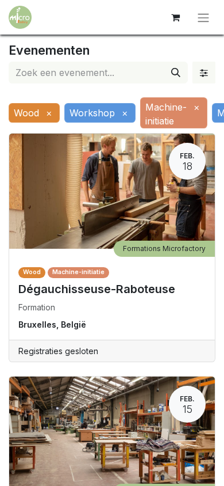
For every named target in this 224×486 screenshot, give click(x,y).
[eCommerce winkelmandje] (175, 17)
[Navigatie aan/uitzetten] (203, 17)
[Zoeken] (176, 72)
